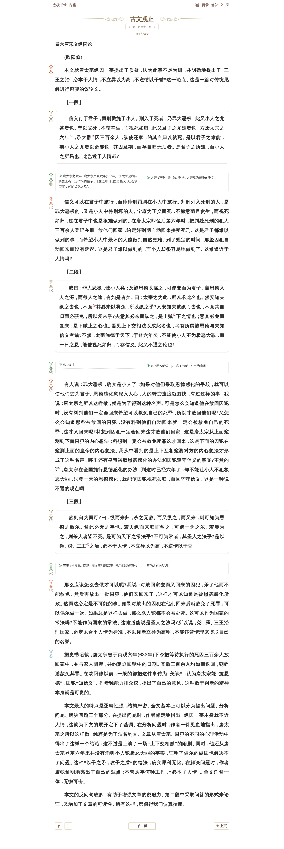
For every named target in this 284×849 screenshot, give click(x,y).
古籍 (72, 5)
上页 (221, 826)
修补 (214, 5)
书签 (196, 5)
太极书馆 (60, 5)
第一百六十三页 (142, 26)
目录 (205, 5)
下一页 (142, 826)
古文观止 (142, 18)
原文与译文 (142, 34)
